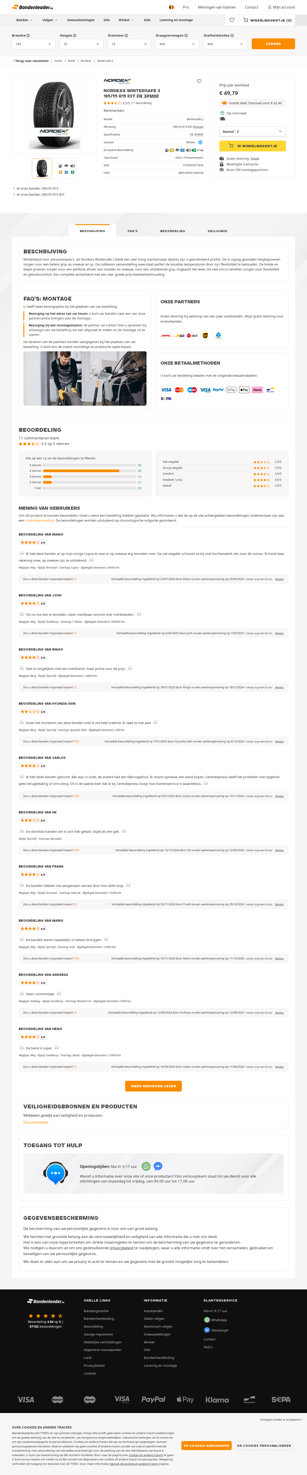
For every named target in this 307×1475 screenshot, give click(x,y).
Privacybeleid (94, 1365)
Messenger (220, 1330)
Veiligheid (217, 231)
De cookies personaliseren (264, 1445)
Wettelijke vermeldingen (103, 1342)
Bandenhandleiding (99, 1318)
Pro (186, 7)
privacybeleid (121, 1247)
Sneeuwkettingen (81, 20)
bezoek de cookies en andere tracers (134, 1464)
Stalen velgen (154, 1318)
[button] (252, 103)
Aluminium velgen (158, 1326)
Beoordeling (172, 231)
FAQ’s (133, 231)
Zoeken (273, 44)
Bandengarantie (96, 1311)
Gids (147, 20)
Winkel (124, 20)
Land (87, 1357)
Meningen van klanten (217, 7)
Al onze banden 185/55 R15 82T (41, 194)
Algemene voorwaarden (102, 1349)
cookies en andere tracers (146, 1455)
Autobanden (153, 1311)
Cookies (90, 1373)
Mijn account (284, 7)
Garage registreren (98, 1334)
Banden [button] (22, 20)
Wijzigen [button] (198, 126)
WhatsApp (219, 1320)
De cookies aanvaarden (206, 1445)
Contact (251, 7)
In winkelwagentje (256, 146)
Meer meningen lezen (153, 1086)
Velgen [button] (48, 20)
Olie (107, 20)
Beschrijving (92, 231)
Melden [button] (279, 579)
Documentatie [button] (36, 1122)
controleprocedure (39, 520)
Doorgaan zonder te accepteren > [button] (281, 1420)
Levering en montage (176, 20)
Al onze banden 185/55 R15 (37, 188)
